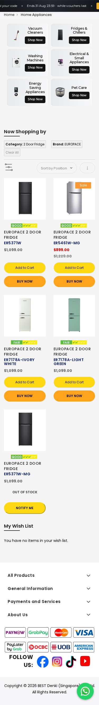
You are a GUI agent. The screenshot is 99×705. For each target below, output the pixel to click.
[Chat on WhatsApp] (85, 691)
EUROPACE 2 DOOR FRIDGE (22, 234)
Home (9, 14)
